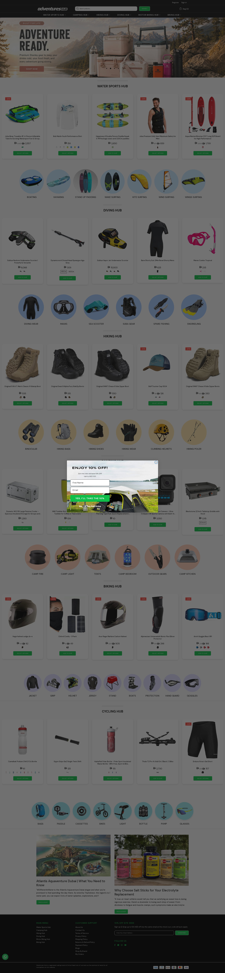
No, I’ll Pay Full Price (90, 506)
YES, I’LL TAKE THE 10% (90, 498)
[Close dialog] (156, 462)
